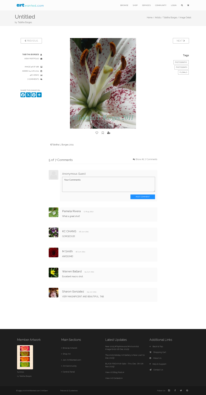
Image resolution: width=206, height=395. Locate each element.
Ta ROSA (20, 372)
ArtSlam (44, 391)
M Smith (67, 251)
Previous (32, 41)
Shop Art (67, 354)
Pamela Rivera (71, 211)
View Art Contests (113, 378)
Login (174, 5)
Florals (183, 72)
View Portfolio (31, 59)
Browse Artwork (70, 348)
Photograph (181, 67)
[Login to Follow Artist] (109, 133)
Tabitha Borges (25, 22)
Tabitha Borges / (171, 17)
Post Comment (143, 197)
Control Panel (69, 372)
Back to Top (157, 346)
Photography (181, 62)
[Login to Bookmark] (102, 133)
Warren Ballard (72, 271)
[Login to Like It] (97, 133)
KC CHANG (69, 231)
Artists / (159, 17)
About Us (157, 358)
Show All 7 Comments (146, 159)
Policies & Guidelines (69, 391)
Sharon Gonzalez (73, 291)
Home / (150, 17)
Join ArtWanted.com (72, 360)
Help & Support (159, 364)
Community (160, 5)
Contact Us (158, 370)
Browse (124, 5)
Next (180, 41)
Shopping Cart (159, 352)
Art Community (70, 366)
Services (146, 5)
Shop (135, 5)
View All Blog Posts (114, 372)
